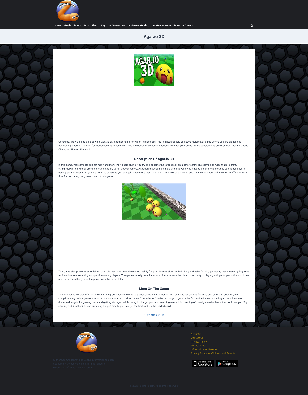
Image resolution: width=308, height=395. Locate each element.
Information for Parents (204, 349)
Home (58, 26)
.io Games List (116, 26)
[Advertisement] (154, 113)
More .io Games (183, 26)
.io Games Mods (162, 26)
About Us (196, 334)
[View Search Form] (252, 26)
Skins (95, 26)
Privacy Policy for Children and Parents (213, 353)
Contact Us (197, 337)
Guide (67, 26)
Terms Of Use (198, 345)
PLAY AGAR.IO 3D (154, 315)
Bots (86, 26)
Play (102, 26)
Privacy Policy (199, 341)
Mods (77, 26)
